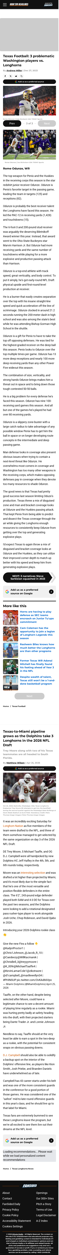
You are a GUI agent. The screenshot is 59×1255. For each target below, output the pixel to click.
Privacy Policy (10, 1209)
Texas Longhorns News (22, 1169)
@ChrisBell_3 (11, 961)
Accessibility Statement (16, 1220)
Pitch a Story (43, 1204)
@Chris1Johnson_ (14, 952)
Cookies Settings (12, 1226)
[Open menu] (5, 4)
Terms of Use (44, 1209)
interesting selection (33, 872)
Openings (42, 1192)
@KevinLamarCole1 (15, 970)
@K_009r (8, 966)
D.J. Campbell (11, 1055)
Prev (12, 123)
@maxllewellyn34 (31, 975)
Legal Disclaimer (46, 1215)
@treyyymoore (27, 961)
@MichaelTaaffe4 (24, 966)
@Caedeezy (10, 957)
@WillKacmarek (27, 957)
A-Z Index (42, 1220)
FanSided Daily (11, 1204)
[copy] (21, 76)
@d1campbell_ (12, 975)
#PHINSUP (9, 979)
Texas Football (19, 706)
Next (47, 123)
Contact (7, 1198)
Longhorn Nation (13, 825)
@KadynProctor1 (13, 948)
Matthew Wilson (16, 762)
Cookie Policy (10, 1215)
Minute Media (17, 1234)
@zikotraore (34, 970)
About (6, 1192)
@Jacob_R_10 (33, 952)
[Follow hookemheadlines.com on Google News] (51, 591)
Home (6, 706)
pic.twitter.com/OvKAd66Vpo (34, 979)
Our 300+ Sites (45, 1198)
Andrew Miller (14, 70)
